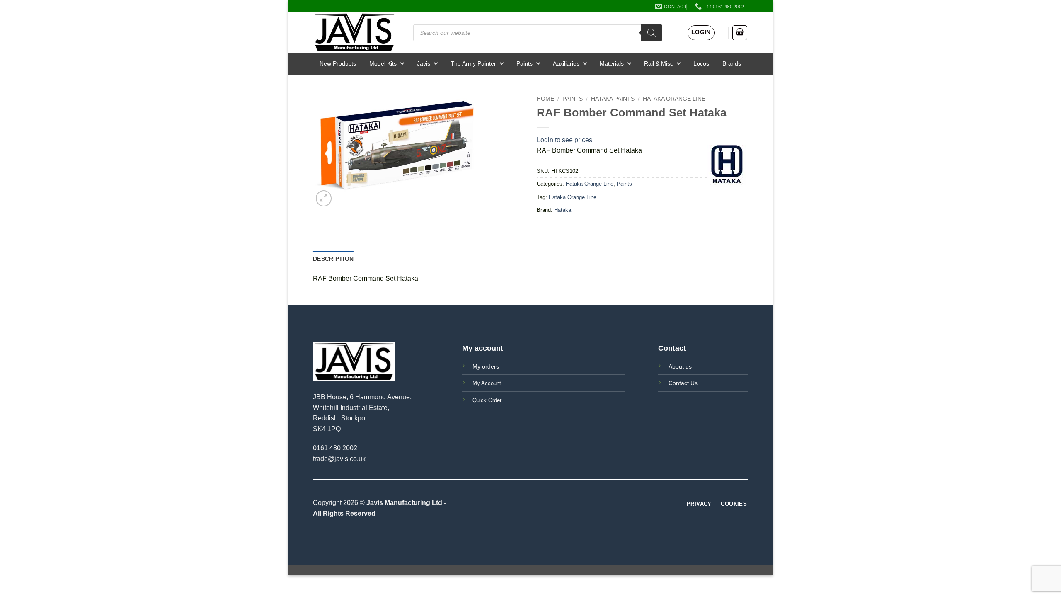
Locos (701, 63)
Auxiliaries (566, 63)
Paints (524, 63)
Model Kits (383, 63)
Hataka (562, 210)
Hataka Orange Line (674, 99)
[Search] (651, 32)
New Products (338, 63)
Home (545, 99)
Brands (731, 63)
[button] (701, 32)
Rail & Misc (658, 63)
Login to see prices (564, 139)
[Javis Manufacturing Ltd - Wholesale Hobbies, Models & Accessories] (354, 32)
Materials (612, 63)
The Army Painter (473, 63)
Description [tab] (333, 258)
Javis (423, 63)
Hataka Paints (613, 99)
